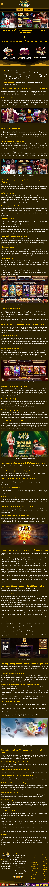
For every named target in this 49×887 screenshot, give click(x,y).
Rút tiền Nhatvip (35, 862)
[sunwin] (12, 884)
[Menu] (2, 4)
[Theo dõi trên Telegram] (21, 877)
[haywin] (37, 884)
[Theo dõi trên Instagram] (17, 877)
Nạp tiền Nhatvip (35, 859)
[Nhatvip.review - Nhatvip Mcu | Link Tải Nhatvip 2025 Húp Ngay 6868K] (24, 4)
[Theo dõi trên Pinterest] (19, 877)
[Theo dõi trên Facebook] (14, 877)
